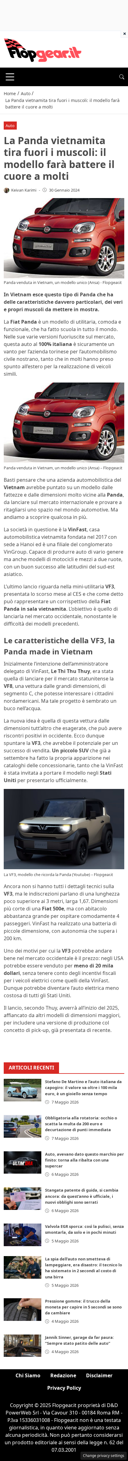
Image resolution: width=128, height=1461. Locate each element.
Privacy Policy (64, 1387)
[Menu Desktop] (10, 77)
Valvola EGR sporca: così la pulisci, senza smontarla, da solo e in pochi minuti (84, 1229)
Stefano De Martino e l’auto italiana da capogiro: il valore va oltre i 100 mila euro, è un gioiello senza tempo (83, 1087)
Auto (10, 125)
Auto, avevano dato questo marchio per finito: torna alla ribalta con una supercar (84, 1160)
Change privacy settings (103, 1455)
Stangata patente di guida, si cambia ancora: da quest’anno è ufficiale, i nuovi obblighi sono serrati (81, 1196)
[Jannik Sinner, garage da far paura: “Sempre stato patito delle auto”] (22, 1346)
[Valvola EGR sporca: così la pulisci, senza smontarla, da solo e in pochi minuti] (22, 1235)
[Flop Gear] (42, 48)
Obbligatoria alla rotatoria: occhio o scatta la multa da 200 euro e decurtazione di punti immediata (81, 1123)
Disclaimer (99, 1375)
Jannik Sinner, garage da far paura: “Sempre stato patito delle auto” (79, 1340)
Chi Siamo (28, 1375)
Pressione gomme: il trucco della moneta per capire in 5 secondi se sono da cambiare (83, 1307)
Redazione (63, 1375)
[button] (121, 77)
